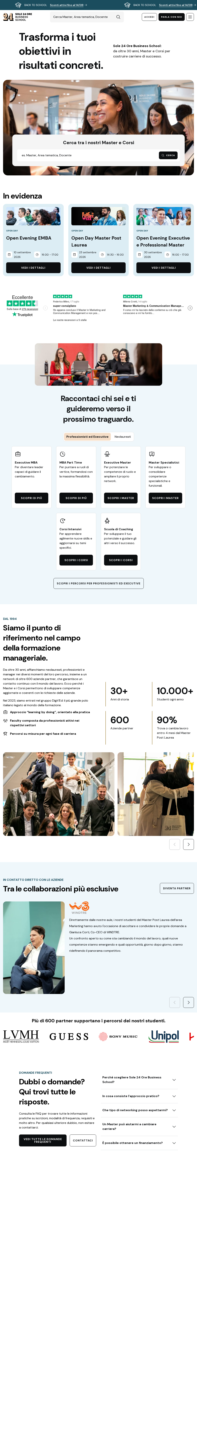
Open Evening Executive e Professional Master (163, 241)
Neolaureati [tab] (123, 437)
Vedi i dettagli (33, 267)
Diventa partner (177, 888)
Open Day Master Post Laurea (96, 241)
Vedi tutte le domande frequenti (43, 1140)
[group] (98, 5)
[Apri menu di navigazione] (190, 17)
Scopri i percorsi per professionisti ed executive (98, 583)
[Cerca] (118, 17)
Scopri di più (31, 498)
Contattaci (83, 1140)
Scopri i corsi (76, 560)
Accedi (149, 17)
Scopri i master (121, 498)
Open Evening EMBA (28, 238)
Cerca (170, 155)
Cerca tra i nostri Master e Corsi (98, 143)
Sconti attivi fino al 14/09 (66, 5)
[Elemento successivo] (188, 844)
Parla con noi (171, 17)
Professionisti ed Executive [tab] (87, 437)
